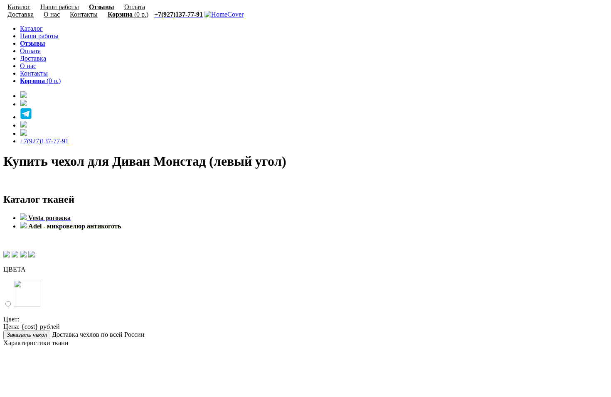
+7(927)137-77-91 (44, 141)
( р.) (128, 14)
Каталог (31, 28)
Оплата (30, 50)
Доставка (20, 14)
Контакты (84, 14)
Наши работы (39, 35)
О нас (52, 14)
